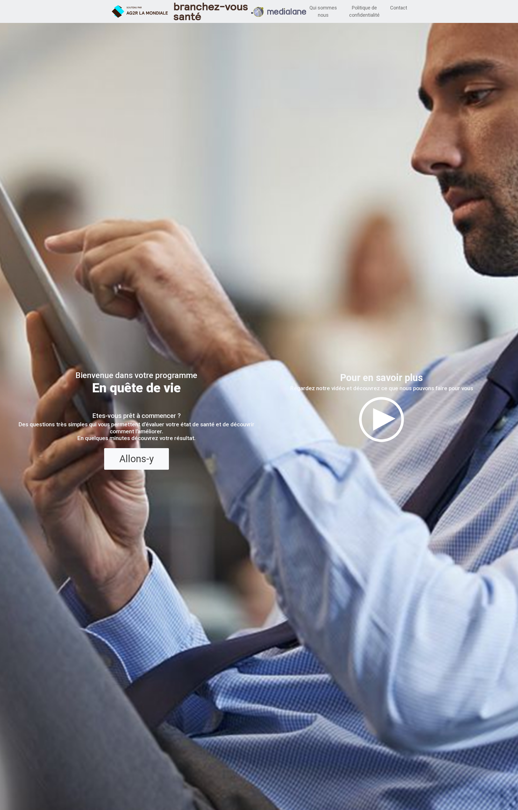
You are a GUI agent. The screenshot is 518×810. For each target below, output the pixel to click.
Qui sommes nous (323, 11)
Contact (398, 8)
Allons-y (136, 459)
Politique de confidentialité (364, 11)
